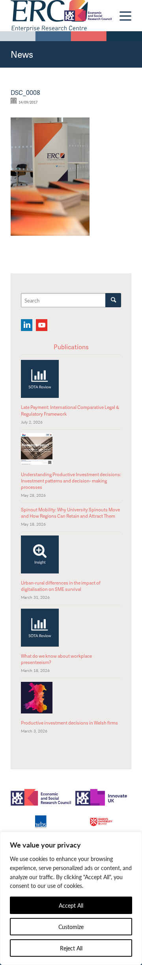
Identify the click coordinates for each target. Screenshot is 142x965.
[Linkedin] (26, 325)
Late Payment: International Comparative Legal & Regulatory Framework (70, 410)
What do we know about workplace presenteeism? (56, 659)
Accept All (71, 905)
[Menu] (121, 16)
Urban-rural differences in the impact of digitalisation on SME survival (61, 585)
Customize (71, 927)
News (22, 54)
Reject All (71, 948)
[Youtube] (41, 325)
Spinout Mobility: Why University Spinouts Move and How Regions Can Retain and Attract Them (70, 512)
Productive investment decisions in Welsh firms (69, 722)
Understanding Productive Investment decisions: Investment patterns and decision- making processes (71, 481)
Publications (71, 346)
